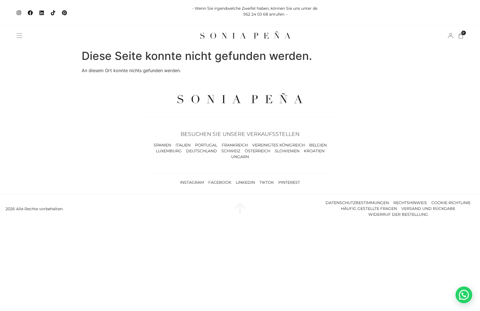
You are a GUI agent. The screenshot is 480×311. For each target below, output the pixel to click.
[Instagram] (19, 13)
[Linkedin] (42, 13)
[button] (19, 35)
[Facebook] (30, 13)
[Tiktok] (53, 13)
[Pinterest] (64, 13)
